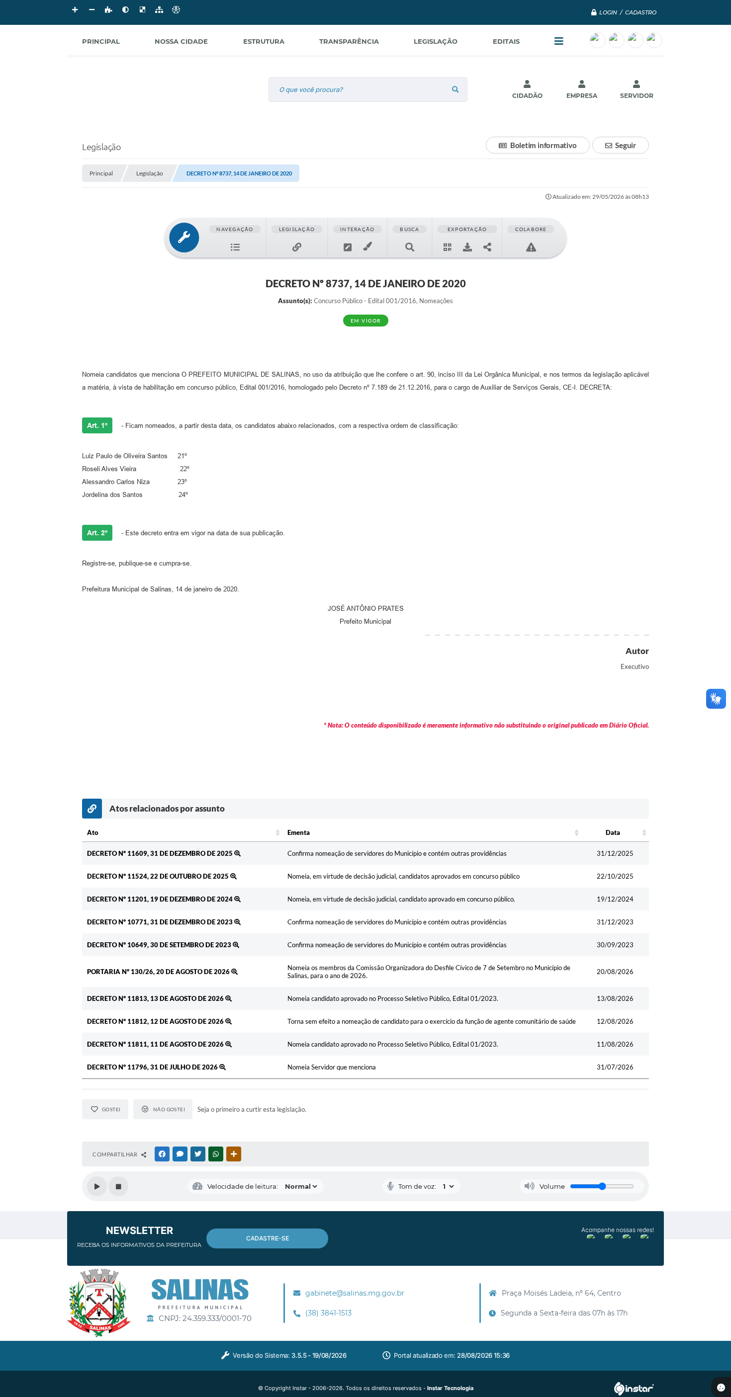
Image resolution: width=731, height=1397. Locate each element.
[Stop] (118, 1186)
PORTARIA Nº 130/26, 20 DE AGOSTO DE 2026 (159, 972)
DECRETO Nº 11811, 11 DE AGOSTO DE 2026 (156, 1044)
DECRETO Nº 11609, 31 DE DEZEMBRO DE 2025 (160, 853)
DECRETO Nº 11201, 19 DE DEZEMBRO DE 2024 (160, 899)
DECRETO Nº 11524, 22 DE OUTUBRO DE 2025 (158, 876)
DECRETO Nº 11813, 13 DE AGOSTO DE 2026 (156, 998)
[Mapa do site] (159, 9)
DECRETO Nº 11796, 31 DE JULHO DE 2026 (153, 1067)
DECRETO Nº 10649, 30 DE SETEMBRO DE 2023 (160, 945)
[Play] (97, 1186)
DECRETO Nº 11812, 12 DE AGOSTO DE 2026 (156, 1021)
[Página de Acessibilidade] (176, 9)
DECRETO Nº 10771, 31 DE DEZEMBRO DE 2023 (160, 922)
